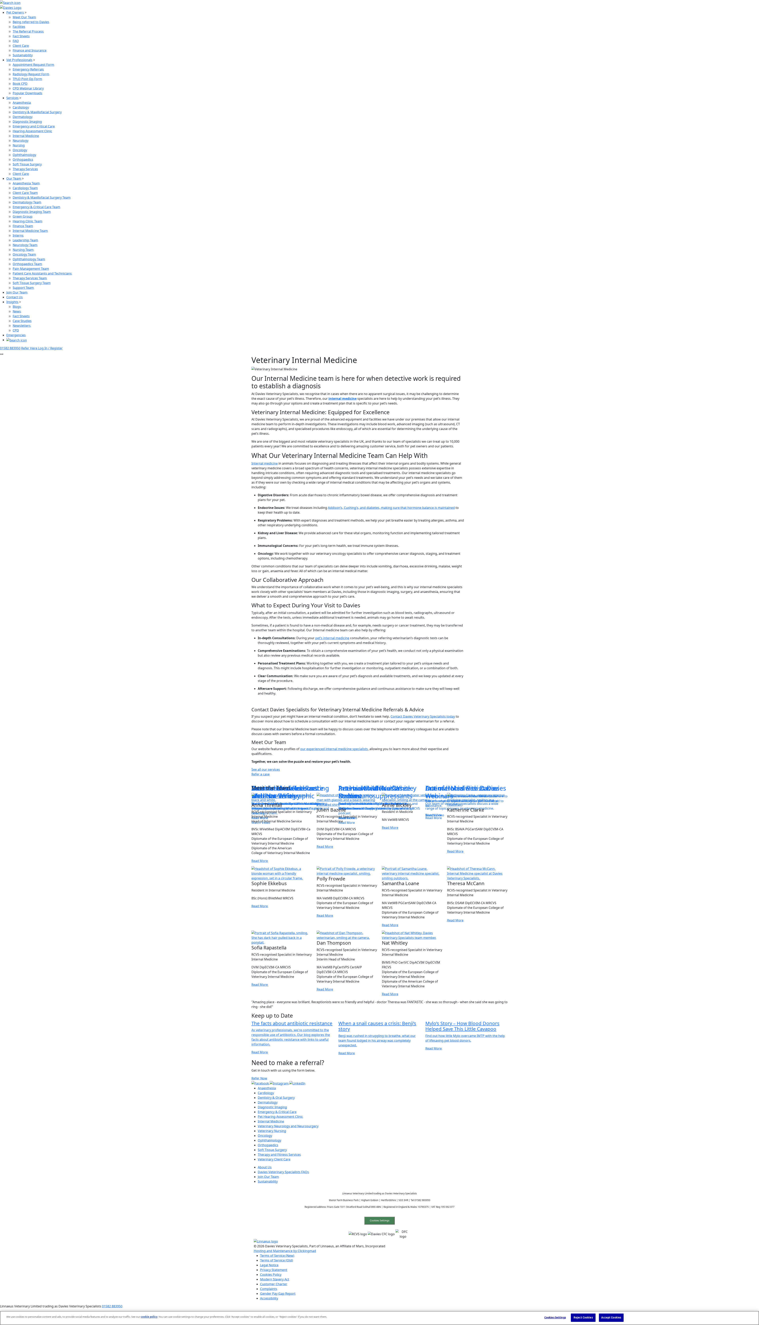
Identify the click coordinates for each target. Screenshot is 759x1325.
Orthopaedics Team (27, 264)
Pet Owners (15, 12)
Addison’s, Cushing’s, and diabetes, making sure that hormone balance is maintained (391, 508)
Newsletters (22, 325)
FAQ (16, 41)
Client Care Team (25, 193)
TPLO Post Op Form (27, 79)
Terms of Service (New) (277, 1255)
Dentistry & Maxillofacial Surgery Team (42, 197)
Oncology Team (24, 254)
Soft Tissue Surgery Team (32, 283)
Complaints (268, 1289)
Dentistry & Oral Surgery (276, 1097)
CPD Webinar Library (28, 88)
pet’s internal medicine (332, 638)
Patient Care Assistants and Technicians (42, 273)
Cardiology (21, 107)
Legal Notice (269, 1265)
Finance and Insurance (29, 50)
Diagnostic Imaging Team (32, 212)
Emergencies (16, 335)
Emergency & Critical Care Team (36, 207)
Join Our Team (16, 292)
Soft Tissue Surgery (27, 164)
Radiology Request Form (31, 74)
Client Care (21, 45)
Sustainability (23, 55)
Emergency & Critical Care (277, 1112)
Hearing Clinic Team (27, 221)
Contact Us (14, 297)
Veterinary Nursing (272, 1131)
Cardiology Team (25, 188)
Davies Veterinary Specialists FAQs (283, 1172)
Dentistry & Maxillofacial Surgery (37, 112)
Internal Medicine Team (30, 231)
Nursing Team (23, 250)
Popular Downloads (27, 93)
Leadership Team (25, 240)
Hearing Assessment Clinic (32, 131)
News (17, 311)
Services (12, 98)
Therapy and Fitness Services (279, 1154)
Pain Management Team (31, 269)
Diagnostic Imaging (27, 121)
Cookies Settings (379, 1220)
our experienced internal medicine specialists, (334, 749)
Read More (259, 861)
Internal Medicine (26, 136)
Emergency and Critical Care (34, 126)
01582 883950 (10, 348)
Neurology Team (25, 245)
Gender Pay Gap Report (277, 1293)
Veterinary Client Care (274, 1159)
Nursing (19, 145)
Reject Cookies (583, 1317)
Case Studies (22, 321)
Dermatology (22, 117)
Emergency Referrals (28, 69)
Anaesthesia (22, 102)
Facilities (19, 27)
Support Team (23, 287)
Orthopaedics (23, 159)
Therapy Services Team (30, 278)
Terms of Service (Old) (276, 1260)
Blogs (17, 306)
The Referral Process (28, 31)
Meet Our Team (24, 17)
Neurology (20, 140)
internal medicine (343, 398)
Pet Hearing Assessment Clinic (280, 1116)
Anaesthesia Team (26, 183)
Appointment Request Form (33, 64)
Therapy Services (25, 169)
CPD (16, 330)
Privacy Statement (273, 1270)
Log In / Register (50, 348)
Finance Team (23, 226)
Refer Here (29, 348)
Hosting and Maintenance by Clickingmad (285, 1251)
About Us (265, 1167)
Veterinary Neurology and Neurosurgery (288, 1126)
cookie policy (149, 1316)
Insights (12, 302)
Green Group (22, 216)
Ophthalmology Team (29, 259)
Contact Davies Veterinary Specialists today (423, 716)
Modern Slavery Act (274, 1279)
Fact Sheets (21, 36)
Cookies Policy (270, 1274)
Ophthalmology (24, 155)
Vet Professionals (19, 60)
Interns (18, 235)
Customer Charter (273, 1284)
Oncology (20, 150)
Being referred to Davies (31, 22)
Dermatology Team (27, 202)
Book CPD (20, 83)
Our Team (13, 178)
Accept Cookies (611, 1317)
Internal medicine (264, 463)
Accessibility (269, 1298)
